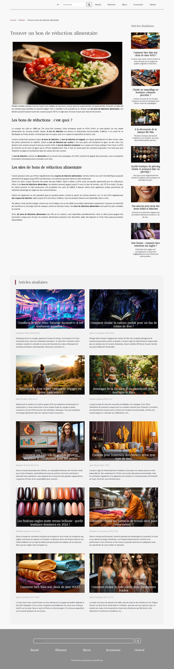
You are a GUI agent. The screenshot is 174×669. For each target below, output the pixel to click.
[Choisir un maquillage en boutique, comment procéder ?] (145, 77)
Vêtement (112, 4)
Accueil (13, 20)
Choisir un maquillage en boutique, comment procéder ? (145, 92)
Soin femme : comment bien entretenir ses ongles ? (145, 244)
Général (153, 4)
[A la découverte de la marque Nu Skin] (145, 117)
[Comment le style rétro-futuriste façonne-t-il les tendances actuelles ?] (50, 308)
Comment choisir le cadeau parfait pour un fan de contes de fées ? (124, 324)
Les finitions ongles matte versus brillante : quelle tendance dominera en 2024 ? (50, 522)
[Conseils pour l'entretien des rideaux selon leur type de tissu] (123, 440)
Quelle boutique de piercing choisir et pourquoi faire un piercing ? (145, 169)
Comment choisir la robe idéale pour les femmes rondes (123, 588)
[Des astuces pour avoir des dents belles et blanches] (145, 194)
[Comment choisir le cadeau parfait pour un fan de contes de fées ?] (123, 308)
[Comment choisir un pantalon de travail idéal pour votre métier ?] (123, 506)
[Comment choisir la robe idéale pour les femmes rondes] (123, 572)
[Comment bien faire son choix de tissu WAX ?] (145, 40)
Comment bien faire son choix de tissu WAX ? (146, 54)
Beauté (98, 4)
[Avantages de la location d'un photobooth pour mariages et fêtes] (123, 374)
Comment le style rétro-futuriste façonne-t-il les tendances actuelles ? (50, 324)
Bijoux (124, 4)
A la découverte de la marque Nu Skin (146, 130)
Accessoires (138, 4)
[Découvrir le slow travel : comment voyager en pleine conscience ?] (50, 374)
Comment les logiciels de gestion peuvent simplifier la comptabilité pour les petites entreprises (50, 458)
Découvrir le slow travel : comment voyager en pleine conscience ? (50, 390)
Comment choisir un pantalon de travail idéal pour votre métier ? (123, 522)
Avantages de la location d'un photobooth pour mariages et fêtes (124, 390)
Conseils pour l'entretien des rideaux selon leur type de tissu (123, 456)
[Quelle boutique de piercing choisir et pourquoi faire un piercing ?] (145, 154)
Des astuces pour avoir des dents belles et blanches (145, 207)
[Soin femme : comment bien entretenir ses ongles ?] (145, 231)
